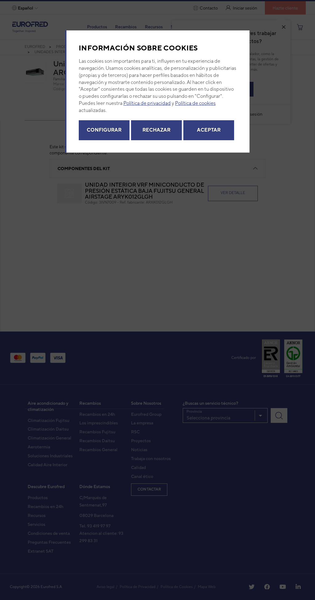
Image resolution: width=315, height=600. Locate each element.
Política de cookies (195, 103)
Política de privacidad (147, 103)
